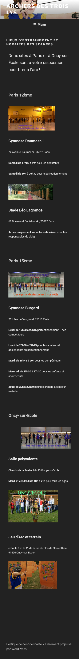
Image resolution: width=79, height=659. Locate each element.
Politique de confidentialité (24, 644)
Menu (42, 24)
